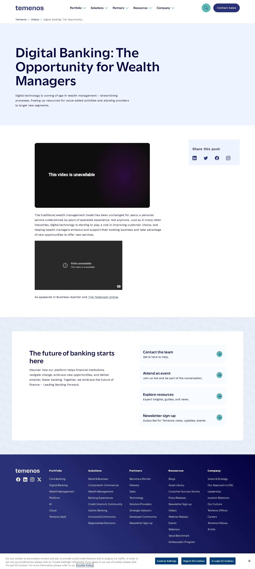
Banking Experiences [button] (100, 497)
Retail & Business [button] (98, 479)
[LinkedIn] (26, 479)
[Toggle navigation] (206, 8)
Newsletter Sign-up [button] (141, 523)
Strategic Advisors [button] (140, 510)
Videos (35, 19)
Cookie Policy (85, 565)
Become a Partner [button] (140, 479)
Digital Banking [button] (58, 485)
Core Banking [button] (57, 479)
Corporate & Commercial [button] (103, 485)
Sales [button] (133, 491)
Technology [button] (136, 497)
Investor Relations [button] (218, 497)
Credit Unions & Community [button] (105, 504)
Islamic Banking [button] (97, 510)
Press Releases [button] (177, 497)
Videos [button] (173, 510)
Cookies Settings (166, 561)
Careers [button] (212, 516)
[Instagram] (33, 479)
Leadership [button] (214, 491)
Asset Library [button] (176, 485)
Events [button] (172, 523)
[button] (78, 8)
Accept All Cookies (222, 561)
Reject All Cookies (194, 561)
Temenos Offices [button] (217, 510)
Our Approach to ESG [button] (220, 485)
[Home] (29, 7)
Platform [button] (54, 497)
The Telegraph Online (103, 297)
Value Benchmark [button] (179, 535)
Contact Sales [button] (226, 7)
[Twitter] (39, 479)
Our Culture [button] (215, 504)
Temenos (21, 19)
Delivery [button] (134, 485)
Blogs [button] (172, 479)
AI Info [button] (211, 529)
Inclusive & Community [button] (102, 516)
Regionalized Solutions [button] (101, 523)
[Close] (249, 561)
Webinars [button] (174, 529)
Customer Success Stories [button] (184, 491)
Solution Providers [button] (141, 504)
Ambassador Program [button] (182, 542)
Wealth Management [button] (61, 491)
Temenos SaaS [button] (57, 516)
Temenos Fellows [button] (218, 523)
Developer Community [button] (143, 516)
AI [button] (50, 504)
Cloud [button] (52, 510)
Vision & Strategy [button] (218, 479)
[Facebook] (19, 479)
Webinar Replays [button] (178, 516)
